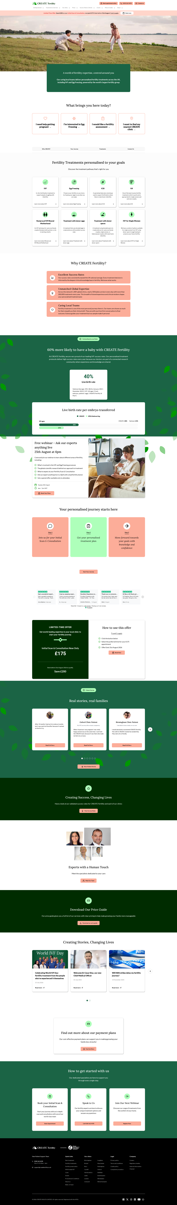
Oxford (99, 1169)
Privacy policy (115, 1160)
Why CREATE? (46, 149)
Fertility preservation (71, 1166)
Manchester (100, 1163)
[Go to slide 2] (84, 758)
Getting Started (37, 7)
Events (98, 7)
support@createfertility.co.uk (42, 1167)
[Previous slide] (27, 729)
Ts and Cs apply (116, 633)
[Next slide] (150, 729)
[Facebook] (123, 1199)
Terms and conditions (117, 1163)
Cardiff (86, 1169)
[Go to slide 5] (92, 758)
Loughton (100, 1160)
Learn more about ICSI (98, 204)
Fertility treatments (70, 1163)
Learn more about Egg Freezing (72, 204)
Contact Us (131, 149)
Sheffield (99, 1172)
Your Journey (74, 149)
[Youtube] (139, 1199)
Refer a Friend (69, 1184)
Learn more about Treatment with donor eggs (72, 242)
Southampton (101, 1175)
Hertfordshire (88, 1172)
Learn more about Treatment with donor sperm (101, 242)
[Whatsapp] (143, 1199)
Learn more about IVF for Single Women (130, 242)
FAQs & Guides (109, 7)
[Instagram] (131, 1199)
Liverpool (87, 1181)
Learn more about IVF (40, 204)
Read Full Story (50, 745)
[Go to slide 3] (87, 758)
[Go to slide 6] (95, 758)
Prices (73, 7)
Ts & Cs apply (114, 13)
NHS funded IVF (70, 1169)
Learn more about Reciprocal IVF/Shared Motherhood (42, 242)
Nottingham (100, 1166)
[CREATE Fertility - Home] (44, 3)
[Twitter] (127, 1199)
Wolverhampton (102, 1181)
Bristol (86, 1163)
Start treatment (69, 1160)
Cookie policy (114, 1166)
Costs (66, 1172)
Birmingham (87, 1160)
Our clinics (65, 7)
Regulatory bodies (135, 1163)
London (86, 1178)
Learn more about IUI (127, 204)
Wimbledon (100, 1178)
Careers (132, 1160)
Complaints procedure (117, 1169)
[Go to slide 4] (90, 758)
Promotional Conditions (72, 1178)
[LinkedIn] (135, 1199)
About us (67, 1181)
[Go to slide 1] (82, 758)
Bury (85, 1166)
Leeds (86, 1175)
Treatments (102, 149)
